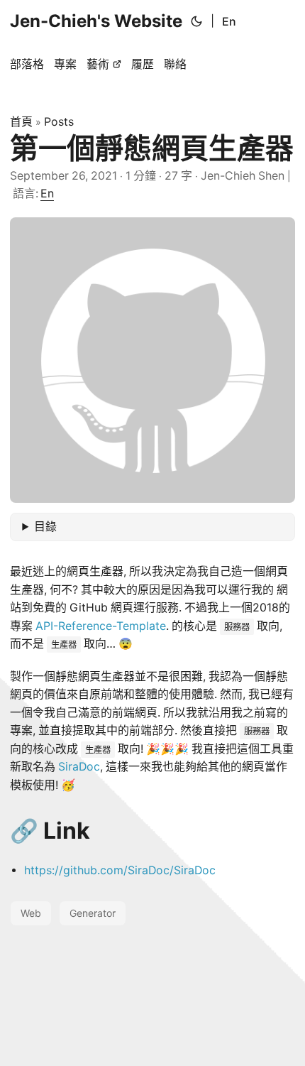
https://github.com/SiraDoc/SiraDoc (120, 870)
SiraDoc (79, 766)
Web (31, 913)
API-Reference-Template (100, 626)
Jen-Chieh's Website (96, 21)
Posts (59, 121)
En (229, 21)
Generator (93, 913)
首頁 (21, 121)
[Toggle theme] (196, 21)
